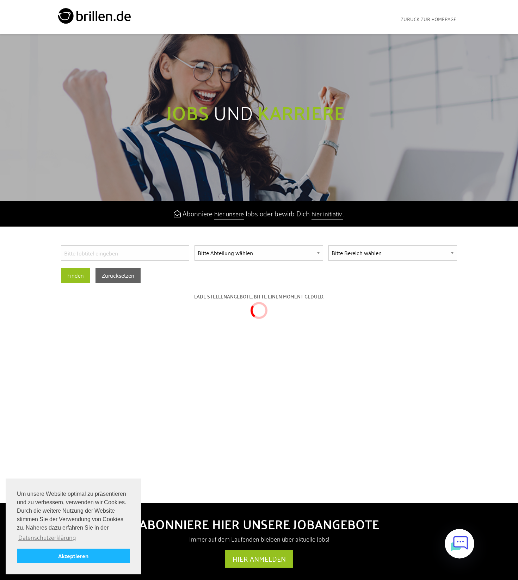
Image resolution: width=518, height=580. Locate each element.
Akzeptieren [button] (73, 556)
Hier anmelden (259, 559)
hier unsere (229, 214)
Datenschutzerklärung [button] (47, 537)
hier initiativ (327, 214)
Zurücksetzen (118, 275)
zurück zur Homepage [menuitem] (428, 19)
